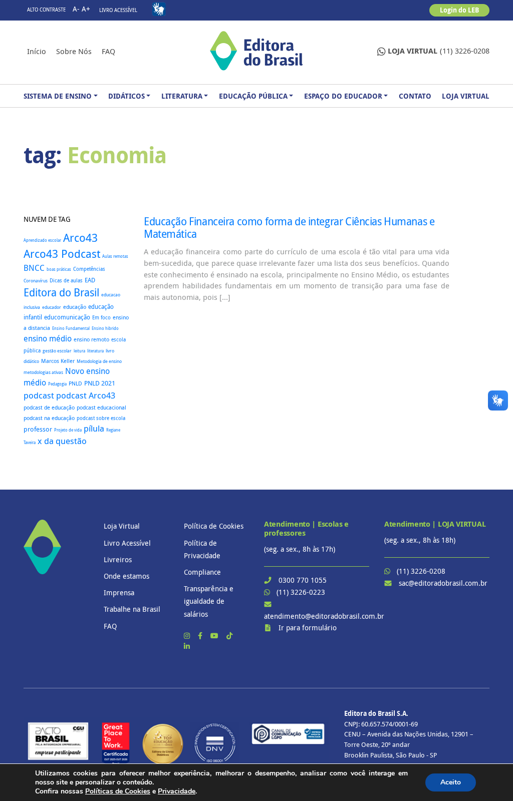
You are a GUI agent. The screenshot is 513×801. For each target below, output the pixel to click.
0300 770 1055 (303, 580)
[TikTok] (229, 635)
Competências (89, 269)
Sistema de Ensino (58, 96)
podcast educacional (101, 407)
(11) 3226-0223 (301, 592)
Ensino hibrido (105, 328)
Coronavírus (36, 280)
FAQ (108, 51)
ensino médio (48, 338)
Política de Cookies (213, 526)
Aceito (450, 782)
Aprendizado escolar (42, 240)
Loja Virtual (465, 96)
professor (38, 429)
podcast (39, 395)
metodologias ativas (43, 372)
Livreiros (118, 559)
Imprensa (119, 592)
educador (51, 307)
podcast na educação (49, 418)
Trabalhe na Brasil (132, 609)
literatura (95, 350)
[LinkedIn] (187, 646)
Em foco (101, 317)
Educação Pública (253, 96)
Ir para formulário (308, 627)
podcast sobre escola (101, 418)
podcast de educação (49, 407)
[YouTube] (215, 635)
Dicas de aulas (66, 280)
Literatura (181, 96)
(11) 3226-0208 (438, 51)
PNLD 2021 (99, 383)
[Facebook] (201, 635)
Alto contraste (46, 10)
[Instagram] (188, 635)
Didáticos (126, 96)
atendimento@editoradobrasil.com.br (324, 616)
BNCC (34, 267)
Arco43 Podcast (62, 253)
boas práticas (59, 269)
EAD (90, 280)
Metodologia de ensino (99, 361)
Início (36, 51)
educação (74, 306)
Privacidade (176, 791)
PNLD (75, 383)
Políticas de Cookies (117, 791)
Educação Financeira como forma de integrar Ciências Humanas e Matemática (289, 227)
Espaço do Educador (343, 96)
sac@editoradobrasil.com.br (443, 583)
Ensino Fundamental (71, 328)
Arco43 (80, 237)
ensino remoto (91, 339)
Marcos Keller (58, 360)
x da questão (62, 441)
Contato (415, 96)
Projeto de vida (68, 430)
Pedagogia (57, 383)
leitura (79, 350)
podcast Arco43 (85, 395)
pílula (94, 428)
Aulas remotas (115, 256)
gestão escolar (57, 350)
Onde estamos (126, 576)
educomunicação (67, 317)
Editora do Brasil (61, 292)
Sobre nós (74, 51)
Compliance (202, 572)
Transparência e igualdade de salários (208, 601)
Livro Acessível (118, 10)
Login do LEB (459, 10)
